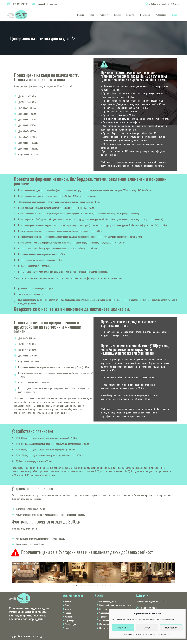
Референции (160, 14)
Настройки (171, 627)
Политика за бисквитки (134, 634)
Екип (92, 14)
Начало (80, 14)
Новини (117, 14)
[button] (15, 572)
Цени (174, 14)
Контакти (130, 14)
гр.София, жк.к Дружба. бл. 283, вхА (151, 601)
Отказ (147, 627)
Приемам (123, 627)
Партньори (145, 14)
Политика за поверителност (157, 634)
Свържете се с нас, (31, 308)
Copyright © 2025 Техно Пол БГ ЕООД (25, 636)
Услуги (102, 14)
